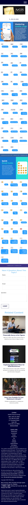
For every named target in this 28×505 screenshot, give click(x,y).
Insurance (14, 436)
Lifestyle (14, 441)
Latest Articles (14, 443)
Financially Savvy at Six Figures (14, 335)
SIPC (9, 486)
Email (3, 283)
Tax (14, 438)
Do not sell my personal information (13, 477)
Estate (14, 435)
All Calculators (14, 447)
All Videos (14, 445)
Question (3, 292)
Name (4, 275)
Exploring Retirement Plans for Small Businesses (14, 365)
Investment (14, 433)
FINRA (4, 486)
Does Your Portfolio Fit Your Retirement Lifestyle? (14, 398)
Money (14, 440)
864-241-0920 (15, 19)
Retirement (14, 431)
